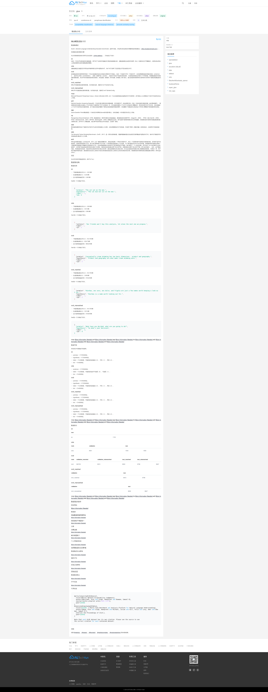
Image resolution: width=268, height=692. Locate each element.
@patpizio (77, 632)
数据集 (118, 667)
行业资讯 (103, 661)
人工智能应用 (136, 646)
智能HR (146, 664)
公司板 (100, 646)
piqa (170, 70)
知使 (84, 684)
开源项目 (86, 649)
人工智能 (92, 646)
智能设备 (152, 646)
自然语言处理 (104, 670)
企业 (106, 3)
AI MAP (118, 661)
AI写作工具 (132, 661)
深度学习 (172, 646)
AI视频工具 (132, 670)
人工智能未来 (109, 646)
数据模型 (119, 664)
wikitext (171, 74)
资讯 (91, 3)
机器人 (119, 646)
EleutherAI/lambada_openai (178, 80)
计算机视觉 (190, 646)
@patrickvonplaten (102, 632)
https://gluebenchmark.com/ (149, 49)
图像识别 (103, 649)
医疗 (70, 649)
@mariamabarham (115, 632)
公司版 (146, 667)
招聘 (112, 3)
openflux (78, 684)
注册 (189, 3)
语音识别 (77, 649)
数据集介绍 (76, 31)
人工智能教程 (162, 646)
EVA (145, 661)
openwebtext (173, 60)
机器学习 (83, 646)
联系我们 (146, 673)
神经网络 (95, 649)
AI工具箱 (129, 3)
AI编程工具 (132, 664)
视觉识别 (126, 646)
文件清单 (88, 31)
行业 (70, 646)
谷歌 (145, 646)
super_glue (172, 87)
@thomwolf (92, 632)
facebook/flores (174, 84)
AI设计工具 (132, 667)
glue (170, 63)
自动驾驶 (180, 646)
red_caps (172, 91)
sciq (170, 77)
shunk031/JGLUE (175, 67)
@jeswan (84, 632)
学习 (76, 646)
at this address (97, 55)
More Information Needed (83, 339)
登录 (195, 3)
